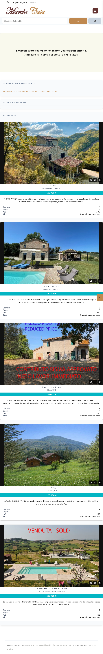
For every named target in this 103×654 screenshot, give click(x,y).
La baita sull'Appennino (52, 488)
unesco (54, 91)
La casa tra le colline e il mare (51, 589)
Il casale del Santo (51, 387)
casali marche (12, 91)
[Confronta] (99, 180)
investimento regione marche (30, 91)
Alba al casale (51, 286)
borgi (5, 91)
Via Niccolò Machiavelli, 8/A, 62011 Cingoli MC (50, 645)
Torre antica (51, 186)
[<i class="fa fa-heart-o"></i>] (95, 180)
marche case (46, 91)
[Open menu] (95, 10)
